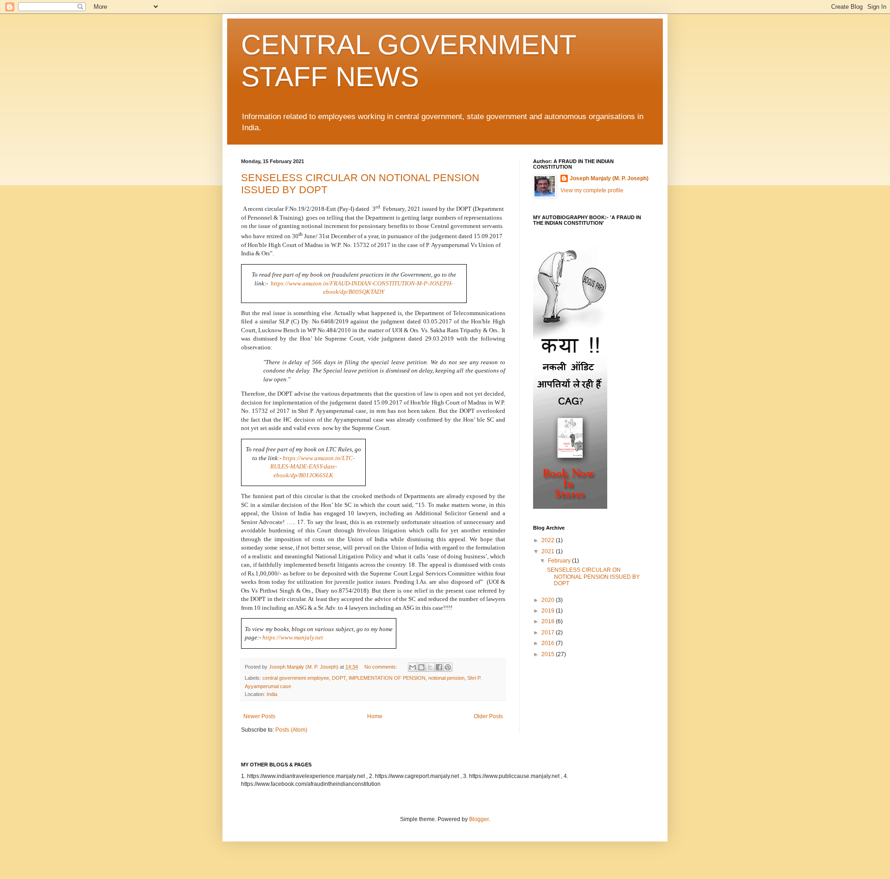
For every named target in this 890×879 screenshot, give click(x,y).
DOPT (339, 678)
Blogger (479, 819)
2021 (548, 551)
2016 (548, 643)
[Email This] (412, 667)
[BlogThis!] (421, 667)
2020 (548, 600)
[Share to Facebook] (439, 667)
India (272, 694)
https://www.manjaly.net (292, 637)
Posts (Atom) (291, 730)
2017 (548, 632)
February (560, 560)
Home (374, 716)
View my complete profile (591, 190)
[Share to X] (430, 667)
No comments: (381, 667)
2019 (548, 610)
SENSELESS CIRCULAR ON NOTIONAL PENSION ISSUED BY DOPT (593, 577)
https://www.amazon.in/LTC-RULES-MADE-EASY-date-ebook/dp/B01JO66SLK (312, 467)
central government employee (295, 678)
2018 (548, 621)
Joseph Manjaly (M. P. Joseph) (609, 178)
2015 (548, 654)
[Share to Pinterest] (447, 667)
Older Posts (488, 716)
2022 (548, 540)
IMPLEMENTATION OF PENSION (387, 678)
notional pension (446, 678)
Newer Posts (259, 716)
